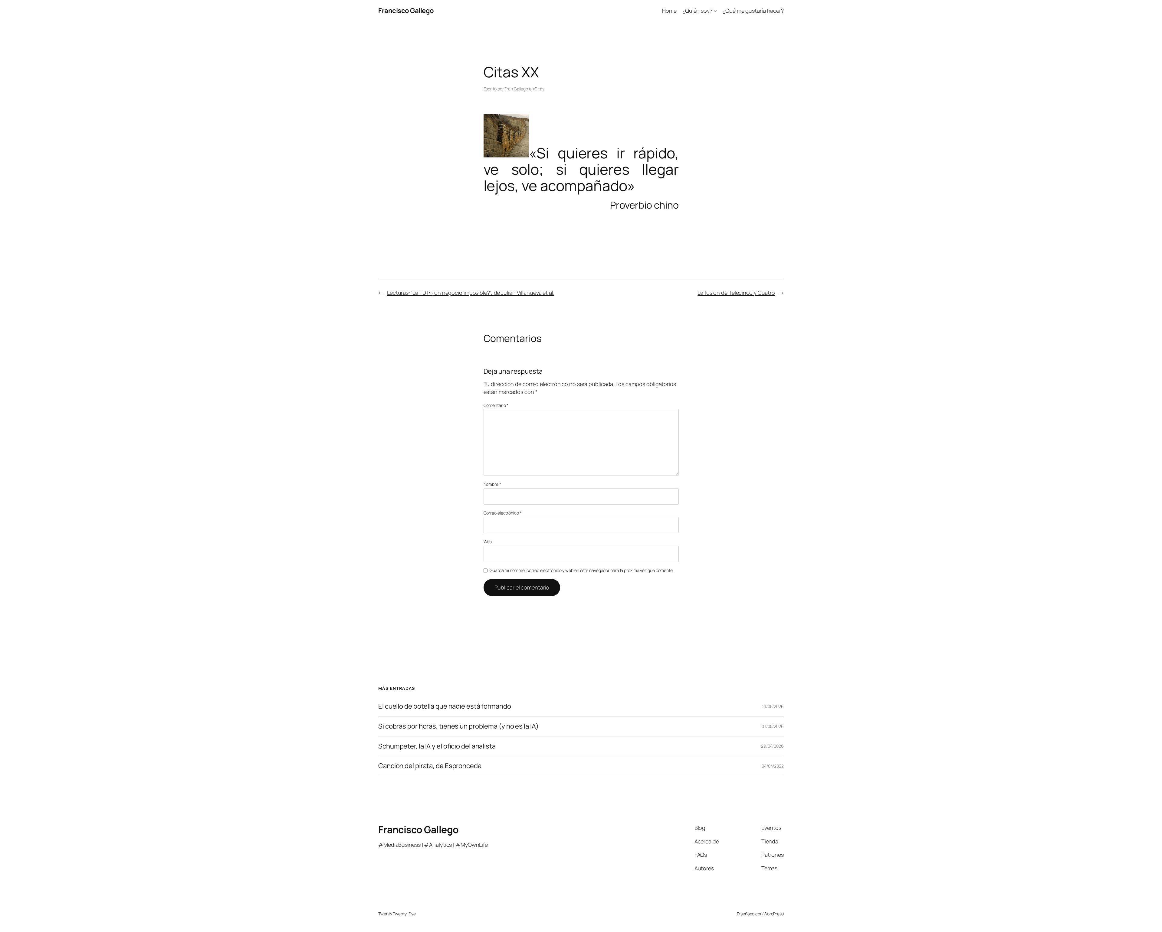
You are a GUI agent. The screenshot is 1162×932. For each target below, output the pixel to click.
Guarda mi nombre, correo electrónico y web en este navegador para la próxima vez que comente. (582, 570)
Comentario (496, 405)
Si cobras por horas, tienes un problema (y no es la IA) (458, 726)
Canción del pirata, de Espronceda (429, 766)
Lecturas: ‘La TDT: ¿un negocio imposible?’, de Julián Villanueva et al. (470, 292)
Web (488, 541)
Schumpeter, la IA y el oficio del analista (437, 746)
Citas (539, 89)
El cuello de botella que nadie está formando (444, 706)
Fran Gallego (516, 89)
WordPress (773, 914)
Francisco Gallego (406, 10)
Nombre (492, 484)
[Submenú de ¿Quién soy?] (715, 10)
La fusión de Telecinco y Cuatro (736, 292)
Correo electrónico (503, 513)
